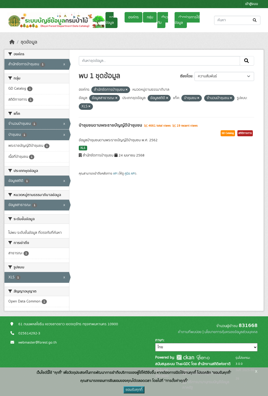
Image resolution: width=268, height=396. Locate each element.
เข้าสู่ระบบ (251, 4)
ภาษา (159, 340)
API (115, 173)
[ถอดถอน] (126, 90)
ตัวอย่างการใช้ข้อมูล (187, 20)
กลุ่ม (150, 17)
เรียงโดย (186, 76)
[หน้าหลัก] (12, 42)
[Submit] (255, 20)
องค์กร (133, 17)
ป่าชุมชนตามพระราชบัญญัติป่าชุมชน (111, 125)
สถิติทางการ (245, 133)
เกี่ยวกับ (162, 20)
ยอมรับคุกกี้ (134, 389)
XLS (82, 148)
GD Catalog (228, 133)
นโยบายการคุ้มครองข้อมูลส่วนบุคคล (231, 332)
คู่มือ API (130, 173)
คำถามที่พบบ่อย (190, 332)
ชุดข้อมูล (109, 20)
